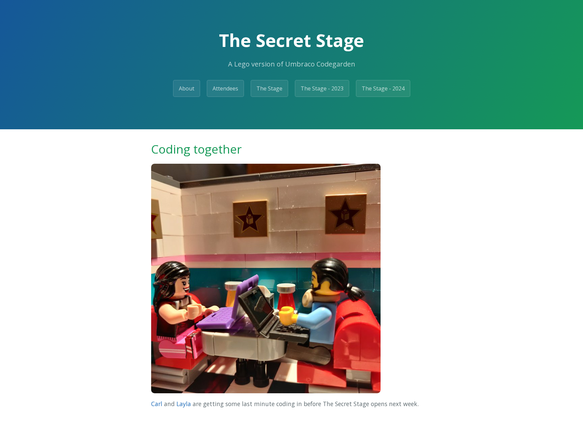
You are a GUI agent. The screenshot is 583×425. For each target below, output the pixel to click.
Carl (156, 404)
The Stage (269, 88)
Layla (183, 404)
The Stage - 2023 (322, 88)
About (186, 88)
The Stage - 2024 (383, 88)
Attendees (225, 88)
